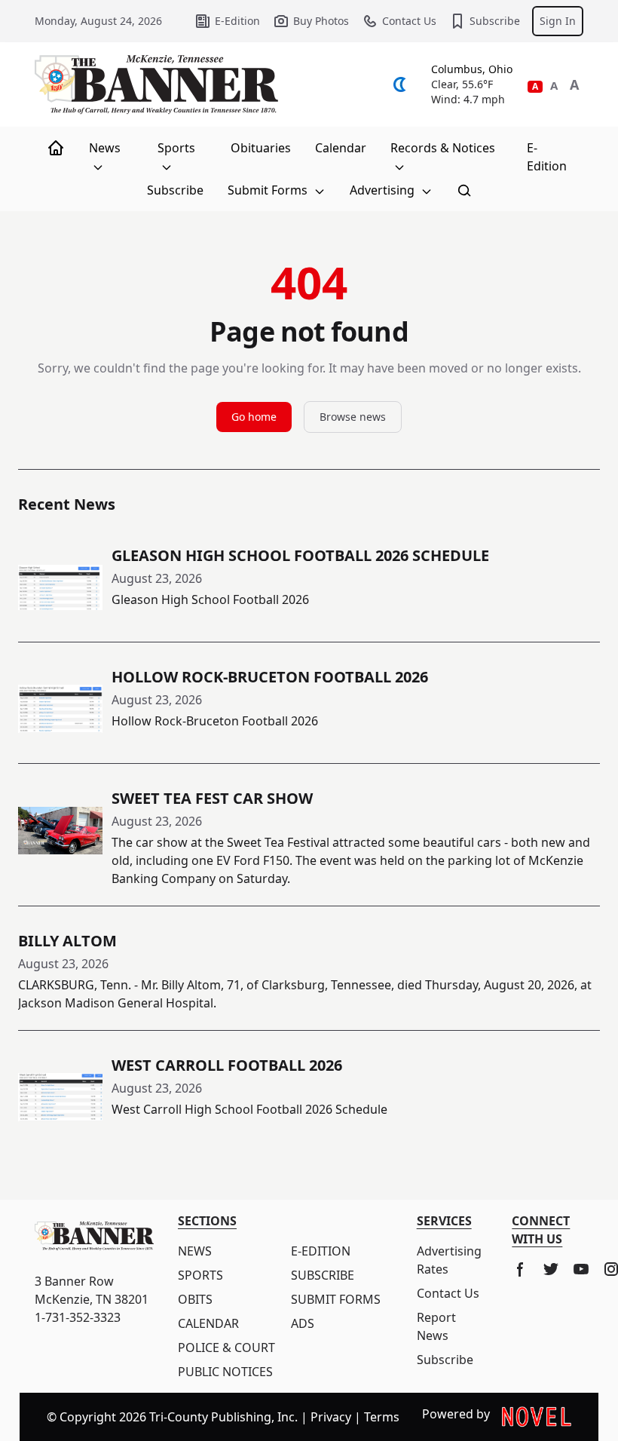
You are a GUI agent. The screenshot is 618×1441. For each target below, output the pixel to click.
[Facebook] (521, 1269)
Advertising (384, 190)
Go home (254, 416)
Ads (302, 1323)
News (105, 148)
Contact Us (409, 21)
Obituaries (261, 148)
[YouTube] (581, 1269)
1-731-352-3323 (78, 1317)
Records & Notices (442, 148)
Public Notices (225, 1371)
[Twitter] (551, 1269)
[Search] (464, 190)
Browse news (353, 416)
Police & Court (226, 1347)
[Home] (56, 148)
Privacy (331, 1417)
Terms (381, 1417)
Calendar (340, 148)
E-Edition (237, 21)
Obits (195, 1299)
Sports (176, 148)
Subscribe (495, 21)
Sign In (558, 21)
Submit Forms (269, 190)
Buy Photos (321, 21)
